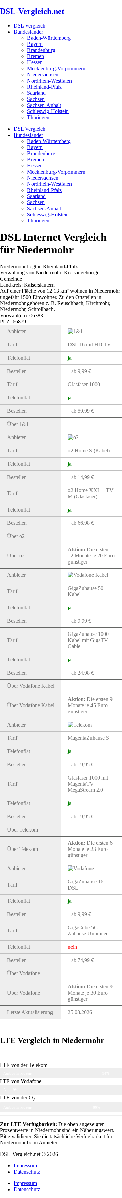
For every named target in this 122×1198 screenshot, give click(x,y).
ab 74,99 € (82, 960)
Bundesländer (28, 32)
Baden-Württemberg (49, 38)
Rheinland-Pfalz (44, 87)
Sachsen (36, 99)
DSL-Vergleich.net (32, 11)
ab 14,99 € (82, 477)
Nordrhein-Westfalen (49, 81)
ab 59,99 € (82, 411)
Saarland (36, 93)
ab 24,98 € (82, 673)
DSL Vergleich (29, 26)
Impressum (25, 1165)
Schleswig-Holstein (48, 111)
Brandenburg (41, 50)
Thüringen (38, 117)
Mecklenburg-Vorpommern (56, 68)
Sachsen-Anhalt (44, 105)
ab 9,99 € (81, 371)
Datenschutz (27, 1172)
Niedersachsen (42, 74)
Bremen (35, 56)
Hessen (35, 62)
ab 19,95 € (82, 764)
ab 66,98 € (82, 523)
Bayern (35, 44)
